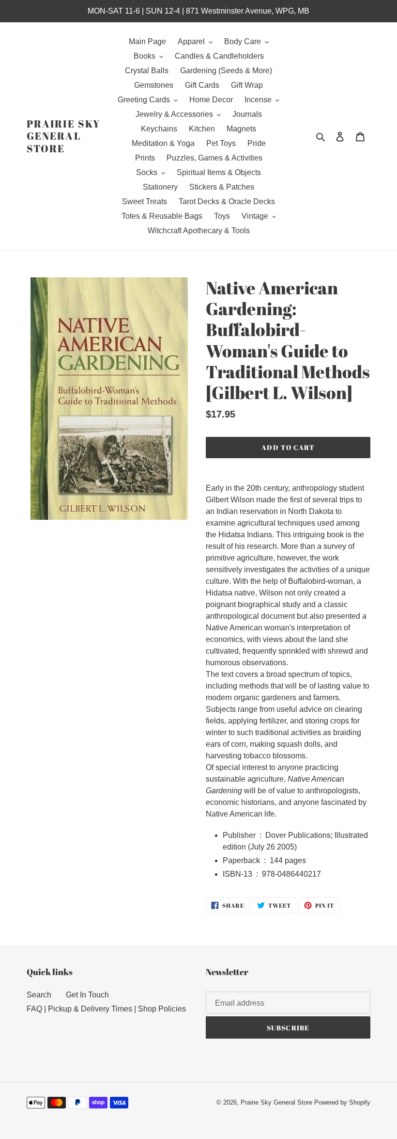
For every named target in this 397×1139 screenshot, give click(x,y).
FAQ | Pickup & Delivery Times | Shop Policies (106, 1009)
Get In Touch (87, 995)
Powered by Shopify (342, 1102)
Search (39, 995)
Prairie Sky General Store (63, 136)
